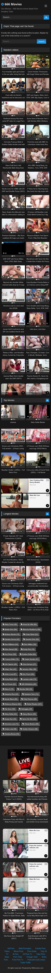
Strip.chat (5, 393)
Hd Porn (10, 948)
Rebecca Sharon (13, 704)
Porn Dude (32, 951)
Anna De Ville (30, 624)
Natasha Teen (31, 694)
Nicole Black (11, 699)
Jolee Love (10, 674)
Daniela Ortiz (32, 639)
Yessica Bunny (12, 734)
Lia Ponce (10, 684)
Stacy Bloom (29, 714)
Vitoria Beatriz (32, 724)
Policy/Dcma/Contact (36, 960)
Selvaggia (26, 709)
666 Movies (13, 4)
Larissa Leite (29, 679)
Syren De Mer (29, 719)
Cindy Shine (32, 634)
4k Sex (16, 954)
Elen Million (30, 644)
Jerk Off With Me (32, 392)
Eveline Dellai (29, 654)
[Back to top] (43, 966)
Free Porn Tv (17, 960)
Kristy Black (11, 679)
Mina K (9, 689)
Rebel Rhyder (34, 704)
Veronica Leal (12, 724)
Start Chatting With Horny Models (37, 481)
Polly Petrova (30, 699)
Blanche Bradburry (31, 629)
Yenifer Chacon (30, 729)
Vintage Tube (32, 957)
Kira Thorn (28, 674)
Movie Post (18, 951)
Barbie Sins (11, 629)
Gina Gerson (29, 664)
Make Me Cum (35, 495)
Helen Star (10, 669)
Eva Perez (10, 654)
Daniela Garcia (12, 639)
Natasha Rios (11, 694)
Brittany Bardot (12, 634)
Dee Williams (11, 644)
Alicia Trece (11, 624)
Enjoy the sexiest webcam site (11, 392)
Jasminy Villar (29, 669)
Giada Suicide (32, 659)
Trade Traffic (25, 963)
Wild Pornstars (25, 948)
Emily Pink (29, 649)
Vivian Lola (10, 729)
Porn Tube (17, 957)
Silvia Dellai (11, 714)
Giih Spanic (11, 664)
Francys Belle (12, 659)
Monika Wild (26, 689)
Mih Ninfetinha (29, 684)
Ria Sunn (10, 709)
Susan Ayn (10, 719)
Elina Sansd (11, 649)
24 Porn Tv (27, 954)
